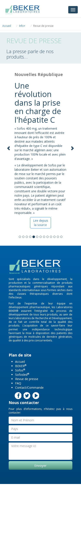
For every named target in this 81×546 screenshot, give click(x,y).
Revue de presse (26, 379)
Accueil (6, 26)
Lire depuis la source (40, 222)
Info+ (22, 26)
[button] (8, 148)
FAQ (18, 383)
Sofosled (22, 374)
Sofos (20, 370)
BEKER (20, 366)
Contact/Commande (29, 387)
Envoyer (40, 465)
